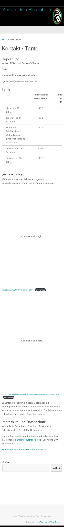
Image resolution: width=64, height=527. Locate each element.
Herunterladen (40, 290)
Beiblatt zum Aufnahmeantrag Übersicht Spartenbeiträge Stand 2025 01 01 (31, 394)
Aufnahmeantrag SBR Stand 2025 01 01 (17, 290)
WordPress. (55, 522)
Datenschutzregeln (27, 439)
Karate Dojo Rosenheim (27, 9)
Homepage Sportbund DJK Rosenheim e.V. (24, 449)
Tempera (44, 522)
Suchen (6, 462)
